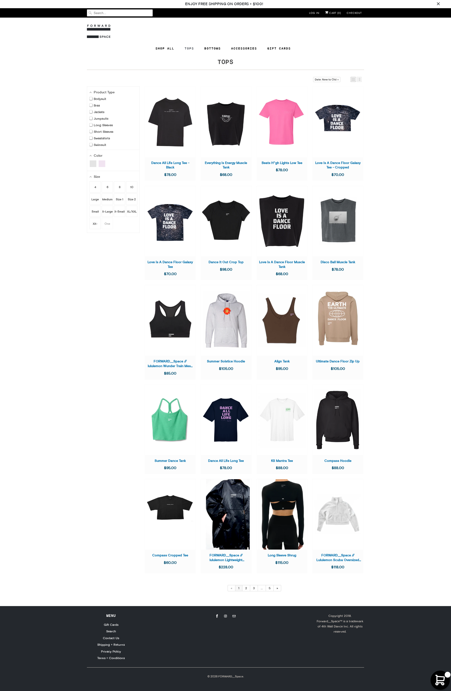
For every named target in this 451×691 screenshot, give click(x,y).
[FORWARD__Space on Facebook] (217, 616)
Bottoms (212, 48)
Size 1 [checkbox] (119, 199)
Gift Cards (279, 48)
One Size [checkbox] (107, 225)
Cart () (334, 13)
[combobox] (120, 12)
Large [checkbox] (95, 199)
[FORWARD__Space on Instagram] (225, 616)
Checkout (354, 13)
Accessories (244, 48)
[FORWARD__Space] (98, 31)
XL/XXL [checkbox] (132, 211)
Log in (314, 13)
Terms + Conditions (111, 658)
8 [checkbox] (120, 187)
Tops (189, 48)
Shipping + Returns (111, 644)
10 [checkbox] (131, 187)
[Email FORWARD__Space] (234, 616)
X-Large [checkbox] (107, 211)
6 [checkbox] (107, 187)
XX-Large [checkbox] (95, 225)
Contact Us (111, 638)
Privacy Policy (111, 651)
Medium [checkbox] (107, 199)
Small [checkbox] (95, 211)
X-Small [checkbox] (119, 211)
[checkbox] (93, 163)
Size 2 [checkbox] (132, 199)
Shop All (165, 48)
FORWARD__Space (230, 676)
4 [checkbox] (95, 187)
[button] (353, 79)
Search (111, 631)
